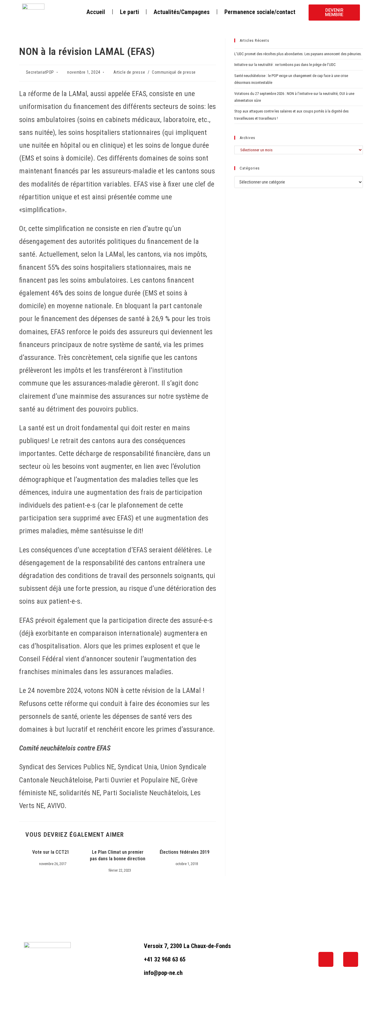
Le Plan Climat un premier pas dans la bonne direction (117, 855)
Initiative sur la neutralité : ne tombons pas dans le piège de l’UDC (285, 64)
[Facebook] (325, 959)
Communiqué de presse (174, 72)
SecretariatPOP (40, 72)
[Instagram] (350, 959)
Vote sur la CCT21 (50, 852)
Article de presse (129, 72)
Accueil (96, 12)
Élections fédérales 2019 (185, 852)
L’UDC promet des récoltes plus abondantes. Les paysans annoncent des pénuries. (298, 54)
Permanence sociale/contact (259, 12)
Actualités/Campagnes (182, 12)
